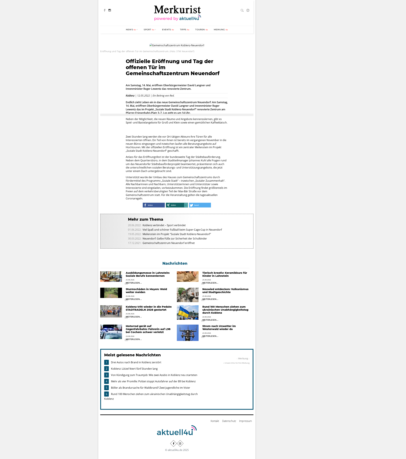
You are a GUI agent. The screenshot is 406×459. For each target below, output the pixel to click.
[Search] (242, 9)
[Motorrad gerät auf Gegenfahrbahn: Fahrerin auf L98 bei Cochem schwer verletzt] (111, 331)
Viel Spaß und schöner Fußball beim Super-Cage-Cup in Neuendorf (182, 229)
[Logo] (177, 12)
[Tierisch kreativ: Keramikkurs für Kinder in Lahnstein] (188, 276)
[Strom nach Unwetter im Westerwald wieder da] (188, 332)
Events (168, 29)
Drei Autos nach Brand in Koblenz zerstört (136, 362)
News (131, 29)
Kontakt (215, 421)
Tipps (184, 29)
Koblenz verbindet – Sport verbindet (164, 225)
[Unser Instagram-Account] (180, 443)
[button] (154, 205)
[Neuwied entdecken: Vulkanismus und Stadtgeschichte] (188, 294)
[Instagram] (109, 10)
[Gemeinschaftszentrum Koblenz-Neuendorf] (176, 45)
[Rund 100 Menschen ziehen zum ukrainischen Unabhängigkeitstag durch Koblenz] (188, 312)
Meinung (221, 29)
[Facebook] (104, 10)
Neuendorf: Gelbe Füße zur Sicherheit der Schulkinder (175, 238)
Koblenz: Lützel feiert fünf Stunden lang (134, 368)
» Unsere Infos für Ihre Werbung (236, 363)
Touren (201, 29)
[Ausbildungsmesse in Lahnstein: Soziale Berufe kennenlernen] (111, 276)
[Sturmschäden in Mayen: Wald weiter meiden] (111, 292)
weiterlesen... (134, 282)
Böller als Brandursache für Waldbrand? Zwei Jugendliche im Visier (150, 387)
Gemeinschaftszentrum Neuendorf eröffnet (169, 243)
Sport (149, 29)
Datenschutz (229, 421)
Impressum (245, 421)
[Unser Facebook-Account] (173, 443)
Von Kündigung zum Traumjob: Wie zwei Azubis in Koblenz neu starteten (154, 375)
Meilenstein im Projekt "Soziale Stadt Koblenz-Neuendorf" (177, 234)
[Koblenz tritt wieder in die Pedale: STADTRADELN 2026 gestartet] (111, 311)
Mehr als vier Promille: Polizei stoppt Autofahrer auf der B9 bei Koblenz (153, 381)
